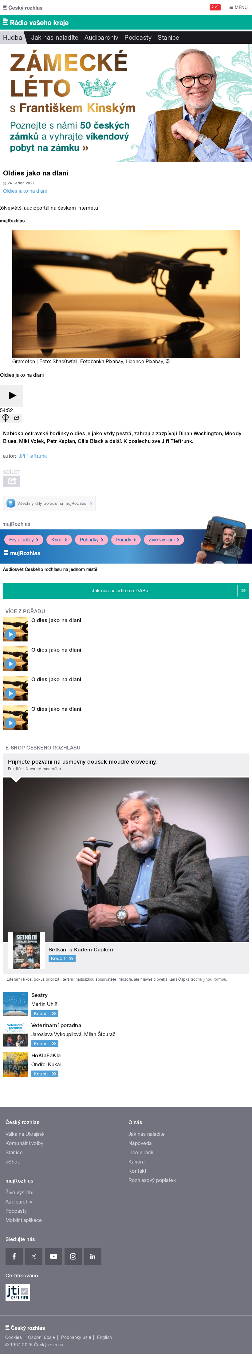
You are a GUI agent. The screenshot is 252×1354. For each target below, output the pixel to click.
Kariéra (136, 1162)
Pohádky (89, 540)
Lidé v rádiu (141, 1152)
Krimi (56, 540)
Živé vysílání (162, 540)
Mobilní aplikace (24, 1220)
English (104, 1337)
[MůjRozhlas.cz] (12, 221)
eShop (13, 1162)
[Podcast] (5, 418)
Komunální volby (24, 1143)
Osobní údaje (41, 1337)
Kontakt (137, 1171)
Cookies (13, 1337)
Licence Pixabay (144, 361)
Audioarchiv (101, 37)
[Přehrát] (11, 396)
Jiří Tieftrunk (33, 456)
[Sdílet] (16, 418)
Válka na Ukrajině (25, 1134)
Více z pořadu (25, 611)
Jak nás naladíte (54, 37)
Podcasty (138, 37)
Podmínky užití (76, 1337)
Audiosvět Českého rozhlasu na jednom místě (50, 569)
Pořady (123, 540)
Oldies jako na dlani (25, 191)
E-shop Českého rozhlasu (43, 748)
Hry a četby (21, 540)
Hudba (12, 37)
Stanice (168, 37)
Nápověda (140, 1143)
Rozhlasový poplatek (152, 1180)
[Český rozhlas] (22, 7)
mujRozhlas (16, 524)
